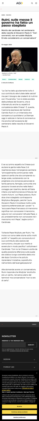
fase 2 (4, 79)
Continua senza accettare (19, 412)
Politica (8, 15)
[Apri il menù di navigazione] (3, 3)
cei (33, 79)
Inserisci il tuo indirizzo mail (13, 340)
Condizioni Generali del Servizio (19, 351)
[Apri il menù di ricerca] (32, 3)
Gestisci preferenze (19, 417)
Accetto (19, 406)
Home (3, 15)
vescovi (27, 79)
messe (21, 79)
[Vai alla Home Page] (19, 3)
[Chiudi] (37, 373)
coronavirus (12, 79)
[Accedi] (36, 3)
